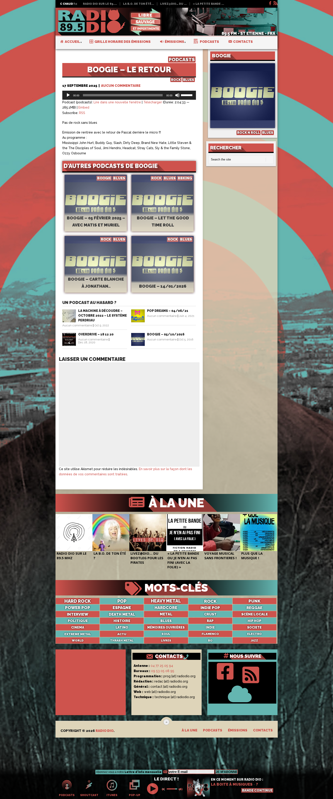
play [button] (153, 788)
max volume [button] (181, 789)
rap (210, 621)
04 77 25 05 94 (162, 666)
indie (210, 627)
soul (166, 634)
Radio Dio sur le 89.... (100, 3)
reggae (254, 607)
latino (122, 627)
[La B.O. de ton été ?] (110, 532)
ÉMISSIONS (237, 730)
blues (166, 621)
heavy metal (166, 601)
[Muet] (177, 95)
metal (166, 614)
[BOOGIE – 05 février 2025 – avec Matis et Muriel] (96, 210)
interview (77, 614)
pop (121, 601)
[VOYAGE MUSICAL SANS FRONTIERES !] (221, 532)
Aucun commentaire (120, 86)
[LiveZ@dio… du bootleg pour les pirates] (147, 532)
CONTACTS (169, 656)
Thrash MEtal (121, 640)
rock (210, 601)
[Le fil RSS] (275, 2)
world (78, 640)
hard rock (77, 601)
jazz (254, 640)
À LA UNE (175, 502)
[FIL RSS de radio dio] (250, 673)
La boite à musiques (232, 784)
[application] (129, 95)
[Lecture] (68, 95)
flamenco (210, 634)
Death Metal (122, 614)
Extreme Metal (77, 634)
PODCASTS (182, 59)
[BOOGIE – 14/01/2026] (162, 271)
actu (121, 634)
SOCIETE (254, 627)
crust (210, 614)
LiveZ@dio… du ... (173, 3)
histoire (121, 621)
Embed (83, 107)
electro (254, 634)
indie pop (210, 607)
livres (166, 640)
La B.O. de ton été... (138, 3)
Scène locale (254, 614)
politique (78, 621)
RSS (82, 113)
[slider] (187, 95)
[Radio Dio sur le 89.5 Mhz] (74, 532)
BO (210, 640)
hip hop (254, 621)
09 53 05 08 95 (162, 671)
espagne (122, 607)
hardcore (165, 607)
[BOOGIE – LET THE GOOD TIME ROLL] (162, 210)
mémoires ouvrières (166, 627)
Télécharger (152, 102)
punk (255, 601)
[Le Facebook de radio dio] (270, 2)
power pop (77, 607)
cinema (77, 627)
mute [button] (164, 789)
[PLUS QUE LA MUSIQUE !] (258, 532)
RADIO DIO (104, 731)
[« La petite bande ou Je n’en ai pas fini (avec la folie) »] (184, 532)
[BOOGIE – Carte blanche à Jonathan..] (96, 271)
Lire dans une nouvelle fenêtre (117, 102)
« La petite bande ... (208, 3)
